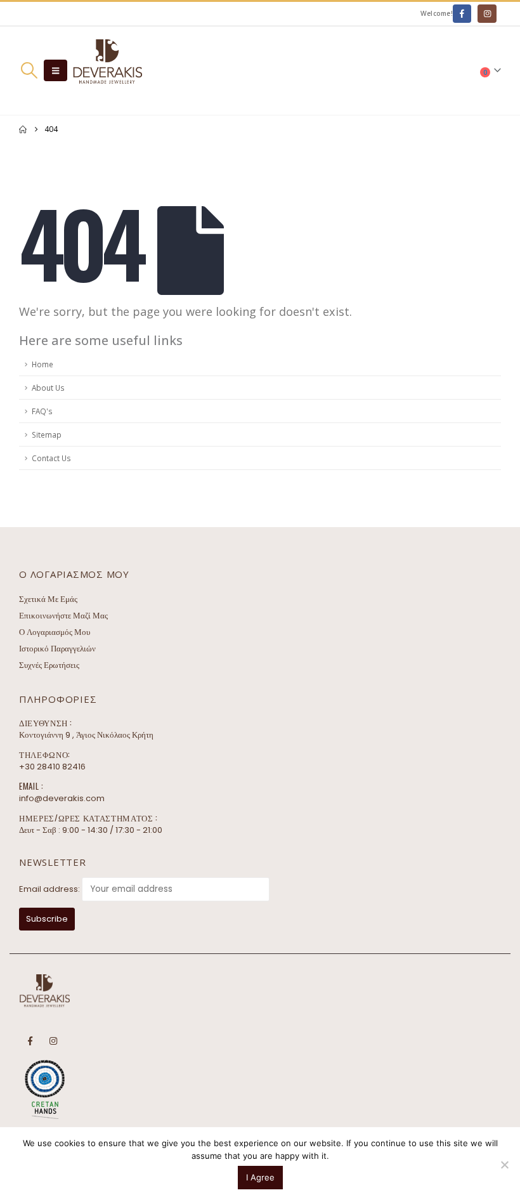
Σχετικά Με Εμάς (48, 599)
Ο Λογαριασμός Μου (54, 632)
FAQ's (42, 411)
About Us (48, 387)
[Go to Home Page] (23, 129)
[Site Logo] (107, 70)
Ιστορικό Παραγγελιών (57, 649)
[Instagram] (487, 13)
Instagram (53, 1040)
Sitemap (47, 434)
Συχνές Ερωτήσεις (49, 665)
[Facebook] (462, 13)
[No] (504, 1164)
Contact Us (51, 458)
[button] (29, 70)
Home (42, 364)
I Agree (260, 1177)
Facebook (29, 1040)
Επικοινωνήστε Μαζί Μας (63, 616)
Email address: (49, 889)
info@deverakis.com (62, 798)
